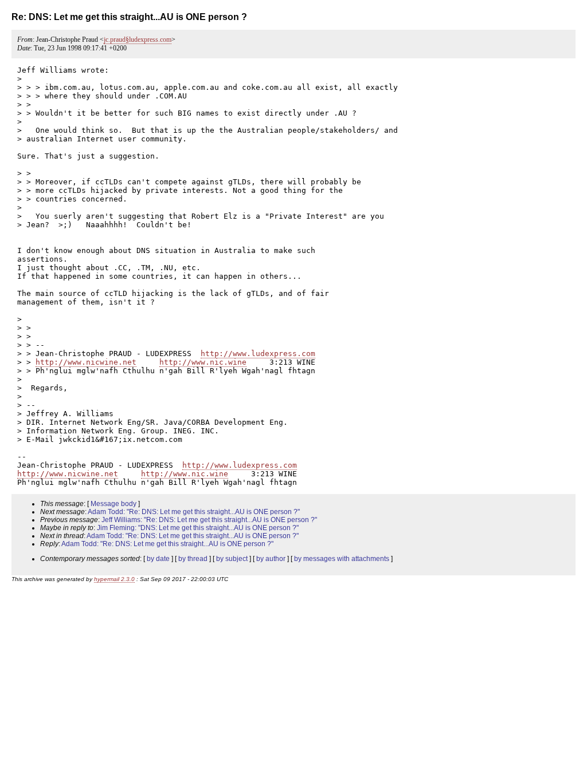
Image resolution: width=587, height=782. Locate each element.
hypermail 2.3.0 (114, 579)
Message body (113, 504)
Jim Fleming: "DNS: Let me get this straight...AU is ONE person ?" (198, 528)
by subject (232, 559)
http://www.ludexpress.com (258, 353)
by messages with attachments (341, 559)
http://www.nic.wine (202, 362)
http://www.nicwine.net (86, 362)
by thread (193, 559)
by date (158, 559)
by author (270, 559)
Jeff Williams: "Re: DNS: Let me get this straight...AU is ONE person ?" (209, 520)
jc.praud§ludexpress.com (137, 39)
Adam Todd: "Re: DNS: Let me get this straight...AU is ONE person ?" (194, 512)
